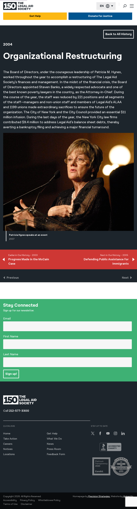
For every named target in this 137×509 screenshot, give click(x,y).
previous (13, 278)
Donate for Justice (100, 16)
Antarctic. (128, 496)
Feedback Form (56, 454)
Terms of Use (10, 504)
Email (7, 319)
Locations (9, 454)
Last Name (10, 354)
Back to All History (118, 34)
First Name (10, 336)
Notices (8, 449)
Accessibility (10, 500)
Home (6, 433)
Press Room (54, 449)
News (50, 444)
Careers (7, 444)
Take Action (10, 439)
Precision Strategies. (99, 496)
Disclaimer (26, 504)
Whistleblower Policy (49, 500)
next (125, 278)
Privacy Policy (27, 500)
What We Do (54, 439)
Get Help (35, 16)
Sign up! (11, 374)
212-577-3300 (19, 411)
